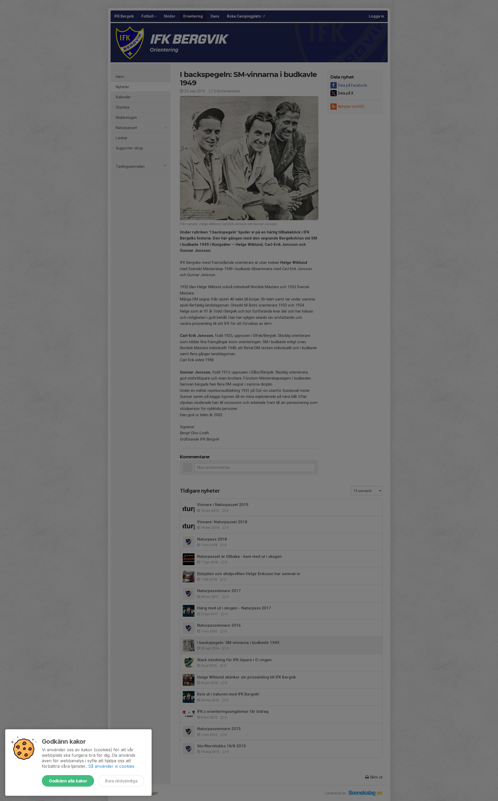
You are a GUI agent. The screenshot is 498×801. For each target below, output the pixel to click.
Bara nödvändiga (121, 780)
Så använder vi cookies (111, 766)
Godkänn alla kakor (68, 780)
